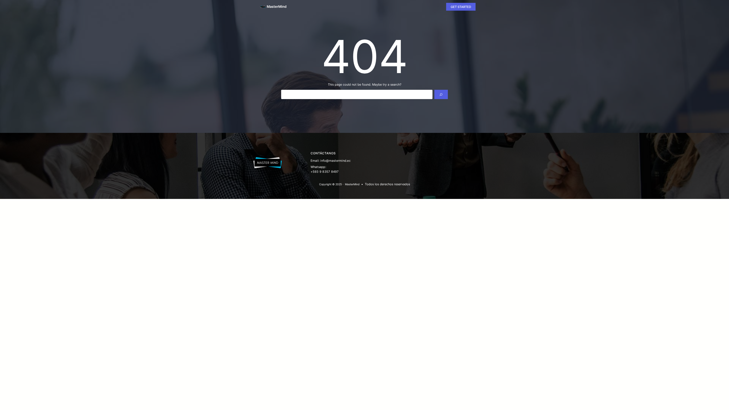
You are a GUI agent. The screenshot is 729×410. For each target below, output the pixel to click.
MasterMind (276, 7)
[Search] (441, 94)
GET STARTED (461, 7)
